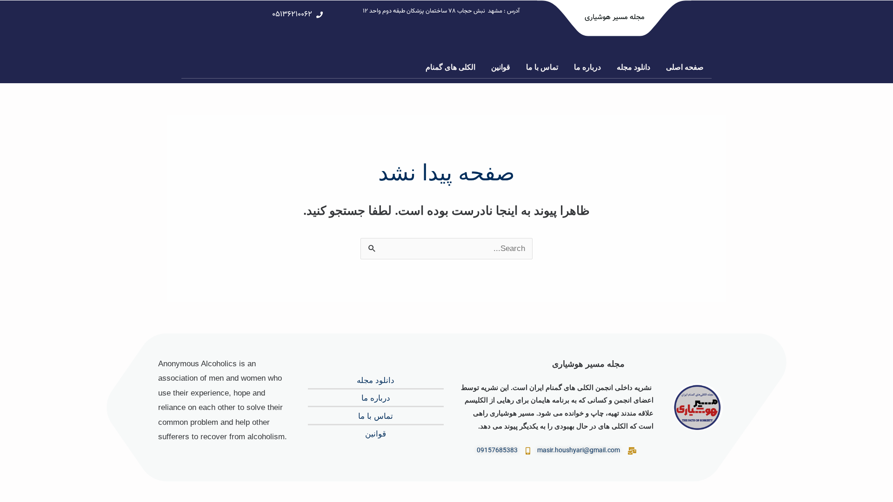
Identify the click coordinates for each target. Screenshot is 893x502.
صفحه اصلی (685, 67)
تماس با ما (542, 67)
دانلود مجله (633, 67)
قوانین (500, 67)
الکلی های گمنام (450, 67)
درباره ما (587, 67)
